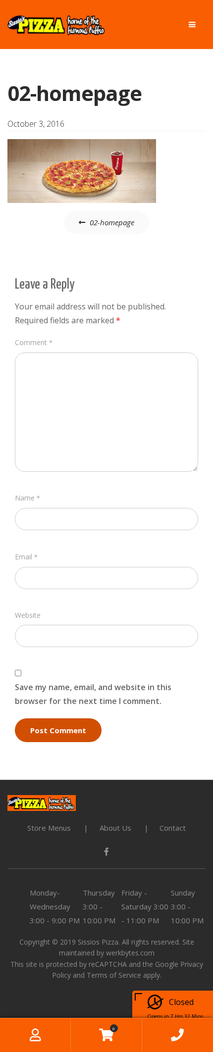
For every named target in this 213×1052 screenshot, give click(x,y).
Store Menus (49, 828)
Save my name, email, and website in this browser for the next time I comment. (93, 694)
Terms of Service (114, 975)
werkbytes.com (130, 952)
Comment (34, 342)
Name (27, 497)
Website (28, 615)
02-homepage (112, 222)
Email (26, 556)
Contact (173, 828)
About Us (115, 828)
